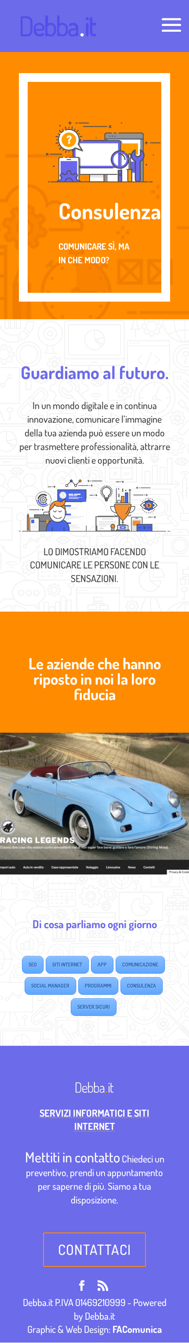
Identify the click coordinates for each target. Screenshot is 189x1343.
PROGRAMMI (98, 985)
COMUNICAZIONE (140, 964)
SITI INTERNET (67, 964)
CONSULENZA (141, 985)
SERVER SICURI (93, 1007)
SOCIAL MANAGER (50, 985)
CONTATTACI (94, 1249)
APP (102, 964)
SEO (33, 964)
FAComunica (137, 1329)
